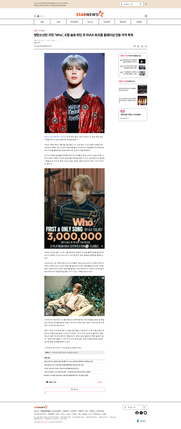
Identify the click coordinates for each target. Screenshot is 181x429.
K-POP (42, 31)
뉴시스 (63, 414)
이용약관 (80, 411)
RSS (86, 411)
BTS (56, 137)
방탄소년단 (48, 137)
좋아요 (76, 389)
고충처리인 (66, 411)
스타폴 (104, 414)
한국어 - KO (132, 407)
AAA (90, 414)
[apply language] (140, 4)
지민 (62, 137)
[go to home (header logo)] (90, 13)
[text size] (146, 46)
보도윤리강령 (100, 411)
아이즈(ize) (97, 414)
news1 (68, 414)
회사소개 (36, 411)
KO (41, 16)
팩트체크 (92, 411)
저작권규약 (74, 411)
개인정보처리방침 (45, 411)
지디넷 (74, 414)
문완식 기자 (37, 43)
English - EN (128, 4)
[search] (35, 16)
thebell (84, 414)
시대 (79, 414)
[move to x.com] (141, 412)
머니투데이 (51, 414)
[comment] (138, 46)
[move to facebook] (137, 412)
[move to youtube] (145, 412)
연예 (35, 31)
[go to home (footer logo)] (41, 407)
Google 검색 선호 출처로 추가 (43, 46)
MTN (57, 414)
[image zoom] (102, 130)
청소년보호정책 (56, 411)
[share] (142, 46)
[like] (134, 46)
